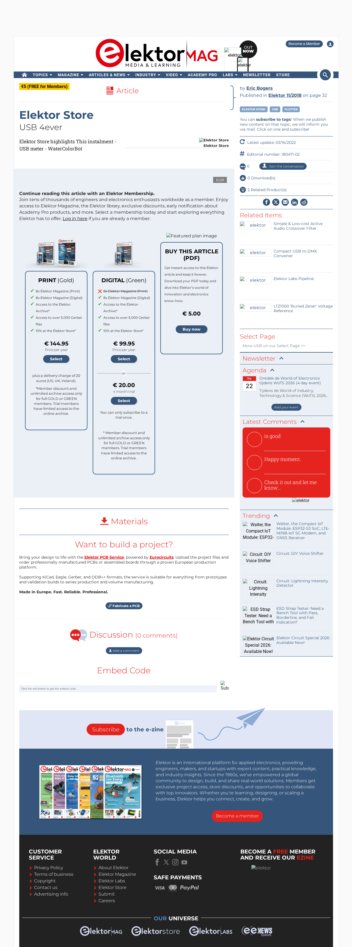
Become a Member (304, 44)
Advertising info (51, 894)
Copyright (45, 880)
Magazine (68, 75)
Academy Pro (202, 75)
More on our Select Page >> (274, 345)
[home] (24, 75)
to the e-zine (128, 729)
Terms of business (53, 874)
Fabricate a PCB (126, 606)
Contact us (45, 887)
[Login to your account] (330, 44)
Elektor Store (253, 109)
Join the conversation (286, 166)
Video (172, 75)
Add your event (286, 407)
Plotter (291, 109)
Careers (106, 900)
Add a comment (125, 651)
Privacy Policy (48, 867)
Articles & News (107, 75)
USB (275, 109)
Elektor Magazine (117, 874)
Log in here (75, 218)
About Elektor (113, 867)
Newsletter (257, 75)
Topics (40, 75)
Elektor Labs (111, 880)
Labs (228, 75)
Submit (106, 894)
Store (283, 75)
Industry (145, 75)
